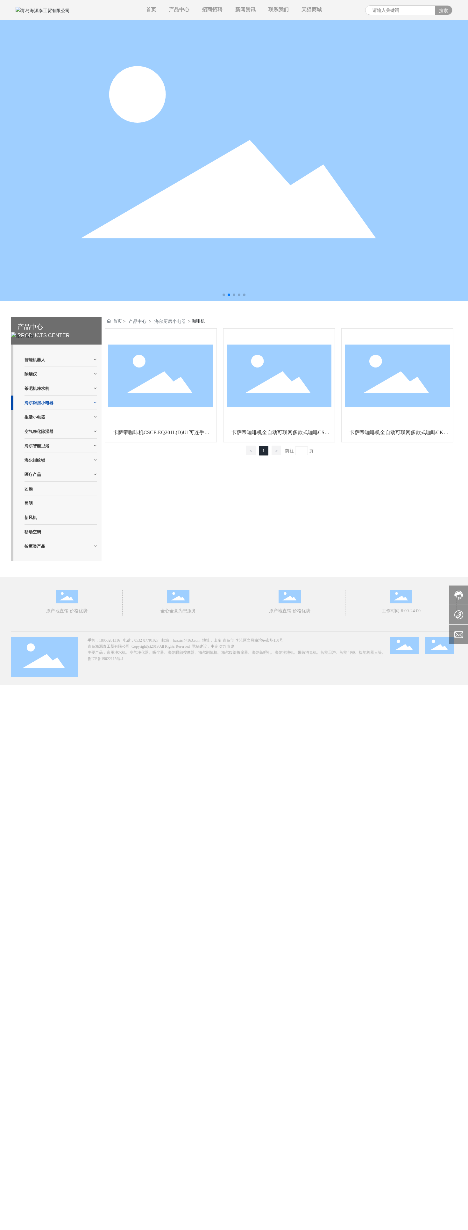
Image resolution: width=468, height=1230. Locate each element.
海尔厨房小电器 (170, 321)
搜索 (443, 10)
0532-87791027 (146, 640)
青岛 (231, 646)
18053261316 (109, 640)
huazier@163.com (186, 640)
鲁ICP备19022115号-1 (106, 659)
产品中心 (137, 321)
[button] (224, 295)
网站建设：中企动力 (209, 646)
